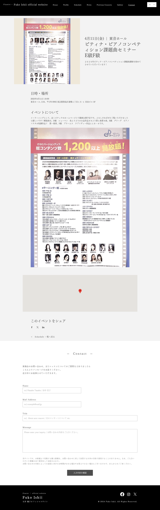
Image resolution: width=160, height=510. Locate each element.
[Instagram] (129, 494)
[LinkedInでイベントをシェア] (43, 327)
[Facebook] (122, 494)
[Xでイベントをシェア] (37, 327)
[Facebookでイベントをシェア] (32, 327)
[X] (135, 494)
